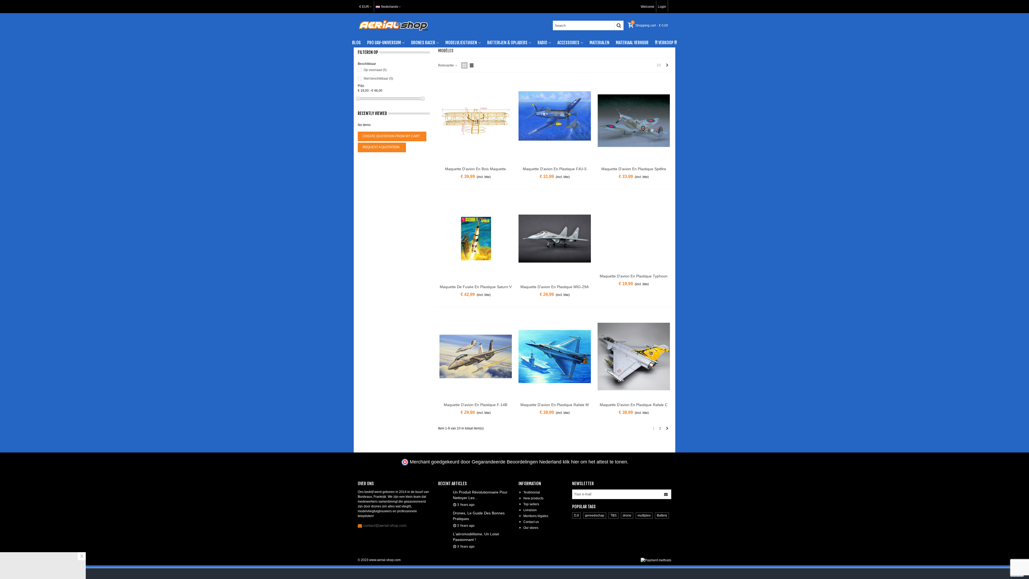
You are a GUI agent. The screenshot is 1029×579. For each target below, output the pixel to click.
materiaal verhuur (632, 42)
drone (627, 515)
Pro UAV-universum (384, 42)
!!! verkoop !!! (666, 42)
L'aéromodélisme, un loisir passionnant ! (476, 537)
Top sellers (531, 504)
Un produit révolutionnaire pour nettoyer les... (480, 495)
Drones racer (423, 42)
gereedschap (594, 515)
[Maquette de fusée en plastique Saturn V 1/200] (475, 238)
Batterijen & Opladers (507, 42)
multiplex (644, 515)
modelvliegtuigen (461, 42)
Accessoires (568, 42)
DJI (576, 515)
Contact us (531, 522)
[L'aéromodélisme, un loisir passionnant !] (444, 533)
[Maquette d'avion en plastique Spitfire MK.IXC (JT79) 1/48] (633, 121)
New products (533, 498)
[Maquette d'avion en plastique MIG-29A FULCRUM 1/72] (554, 238)
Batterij (662, 515)
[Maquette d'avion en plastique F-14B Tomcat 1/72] (475, 356)
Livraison (530, 510)
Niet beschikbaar (378, 78)
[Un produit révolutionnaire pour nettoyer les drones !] (444, 491)
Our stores (530, 528)
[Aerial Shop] (393, 25)
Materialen (599, 42)
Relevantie (446, 65)
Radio (542, 42)
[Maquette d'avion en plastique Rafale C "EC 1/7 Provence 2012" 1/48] (633, 356)
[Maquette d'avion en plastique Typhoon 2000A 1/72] (633, 233)
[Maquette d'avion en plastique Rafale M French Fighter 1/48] (554, 356)
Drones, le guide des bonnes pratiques (479, 516)
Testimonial (531, 492)
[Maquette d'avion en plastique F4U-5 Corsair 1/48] (554, 121)
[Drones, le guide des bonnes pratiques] (444, 512)
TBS (613, 515)
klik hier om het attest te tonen (595, 462)
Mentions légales (535, 516)
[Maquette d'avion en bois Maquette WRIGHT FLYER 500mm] (475, 121)
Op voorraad (375, 70)
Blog (356, 42)
